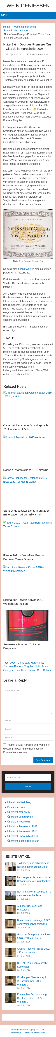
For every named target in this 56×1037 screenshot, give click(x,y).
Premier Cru (34, 670)
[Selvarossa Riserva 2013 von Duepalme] (28, 625)
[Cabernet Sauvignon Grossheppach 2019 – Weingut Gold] (28, 406)
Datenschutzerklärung (34, 1032)
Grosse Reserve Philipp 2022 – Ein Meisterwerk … (33, 950)
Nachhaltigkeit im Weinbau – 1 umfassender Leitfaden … (34, 893)
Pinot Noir (20, 670)
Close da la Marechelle (30, 662)
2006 (13, 662)
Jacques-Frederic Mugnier (18, 666)
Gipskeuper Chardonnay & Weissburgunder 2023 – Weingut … (32, 981)
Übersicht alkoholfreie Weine (23, 841)
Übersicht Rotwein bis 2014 (22, 836)
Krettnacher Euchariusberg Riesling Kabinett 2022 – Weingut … (32, 998)
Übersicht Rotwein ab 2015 (22, 831)
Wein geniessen (28, 5)
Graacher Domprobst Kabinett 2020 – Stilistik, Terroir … (33, 936)
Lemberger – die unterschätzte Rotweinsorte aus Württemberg (34, 879)
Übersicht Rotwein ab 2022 (22, 826)
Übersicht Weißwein (18, 812)
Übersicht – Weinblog (19, 802)
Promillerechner (16, 807)
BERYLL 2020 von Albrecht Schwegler (32, 965)
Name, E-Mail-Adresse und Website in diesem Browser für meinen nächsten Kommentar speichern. (26, 748)
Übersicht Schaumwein (20, 817)
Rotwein (26, 269)
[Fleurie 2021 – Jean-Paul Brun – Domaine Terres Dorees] (28, 536)
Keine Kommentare (38, 54)
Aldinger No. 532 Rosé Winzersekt (29, 908)
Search (28, 786)
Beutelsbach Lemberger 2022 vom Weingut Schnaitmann (33, 922)
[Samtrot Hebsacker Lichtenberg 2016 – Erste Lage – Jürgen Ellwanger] (28, 491)
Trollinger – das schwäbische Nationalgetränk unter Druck (33, 865)
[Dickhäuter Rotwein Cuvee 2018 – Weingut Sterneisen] (28, 580)
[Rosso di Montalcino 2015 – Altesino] (28, 451)
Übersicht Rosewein (18, 821)
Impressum (15, 1032)
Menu (5, 15)
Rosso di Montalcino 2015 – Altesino (25, 470)
